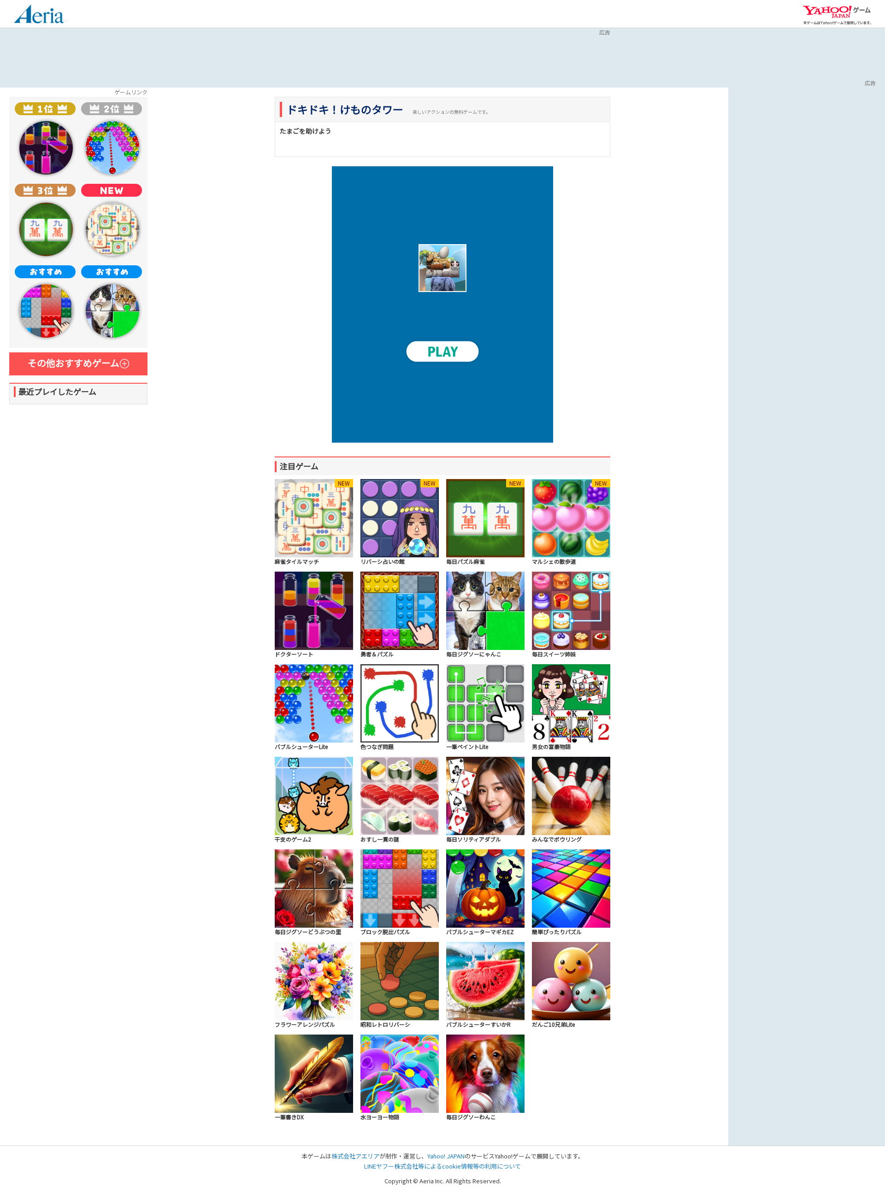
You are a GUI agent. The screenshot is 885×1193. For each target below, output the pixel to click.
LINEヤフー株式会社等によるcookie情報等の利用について (442, 1166)
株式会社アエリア (355, 1156)
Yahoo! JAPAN (446, 1156)
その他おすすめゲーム (73, 362)
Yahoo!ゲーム (837, 15)
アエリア (41, 15)
